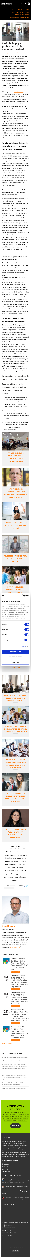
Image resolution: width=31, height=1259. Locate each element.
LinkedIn (6, 1166)
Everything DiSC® (6, 1143)
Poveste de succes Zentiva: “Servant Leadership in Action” (15, 558)
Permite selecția (15, 657)
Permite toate (15, 652)
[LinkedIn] (15, 1251)
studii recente (18, 92)
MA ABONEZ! (15, 1126)
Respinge (15, 662)
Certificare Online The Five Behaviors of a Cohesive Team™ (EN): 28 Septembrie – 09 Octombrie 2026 (20, 1016)
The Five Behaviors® (16, 1143)
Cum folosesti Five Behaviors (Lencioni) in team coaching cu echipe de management (13, 1083)
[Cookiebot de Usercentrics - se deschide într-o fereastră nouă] (22, 595)
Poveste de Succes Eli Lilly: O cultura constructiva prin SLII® (15, 525)
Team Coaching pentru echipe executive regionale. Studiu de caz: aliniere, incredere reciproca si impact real (14, 1077)
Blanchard (20, 1141)
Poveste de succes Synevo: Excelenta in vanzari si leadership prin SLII (15, 698)
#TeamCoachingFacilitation (20, 12)
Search (29, 3)
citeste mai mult (15, 947)
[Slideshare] (18, 1251)
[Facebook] (13, 1251)
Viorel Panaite (8, 53)
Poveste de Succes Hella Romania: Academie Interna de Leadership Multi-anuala (15, 729)
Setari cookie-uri (6, 1171)
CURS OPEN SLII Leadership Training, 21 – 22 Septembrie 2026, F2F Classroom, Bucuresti (20, 999)
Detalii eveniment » (15, 971)
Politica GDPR (5, 1169)
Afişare (24, 646)
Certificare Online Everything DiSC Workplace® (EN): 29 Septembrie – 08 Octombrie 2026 (19, 1033)
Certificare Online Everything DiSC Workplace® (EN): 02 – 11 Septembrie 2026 (19, 965)
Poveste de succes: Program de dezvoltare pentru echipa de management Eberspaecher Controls (15, 592)
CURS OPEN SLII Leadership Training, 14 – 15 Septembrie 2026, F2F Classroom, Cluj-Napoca (20, 982)
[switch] (26, 629)
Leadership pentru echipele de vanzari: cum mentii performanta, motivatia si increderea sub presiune (14, 1089)
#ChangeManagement (22, 15)
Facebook (6, 1164)
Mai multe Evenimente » (7, 1043)
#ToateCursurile (14, 17)
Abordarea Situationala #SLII (20, 10)
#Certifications (24, 17)
